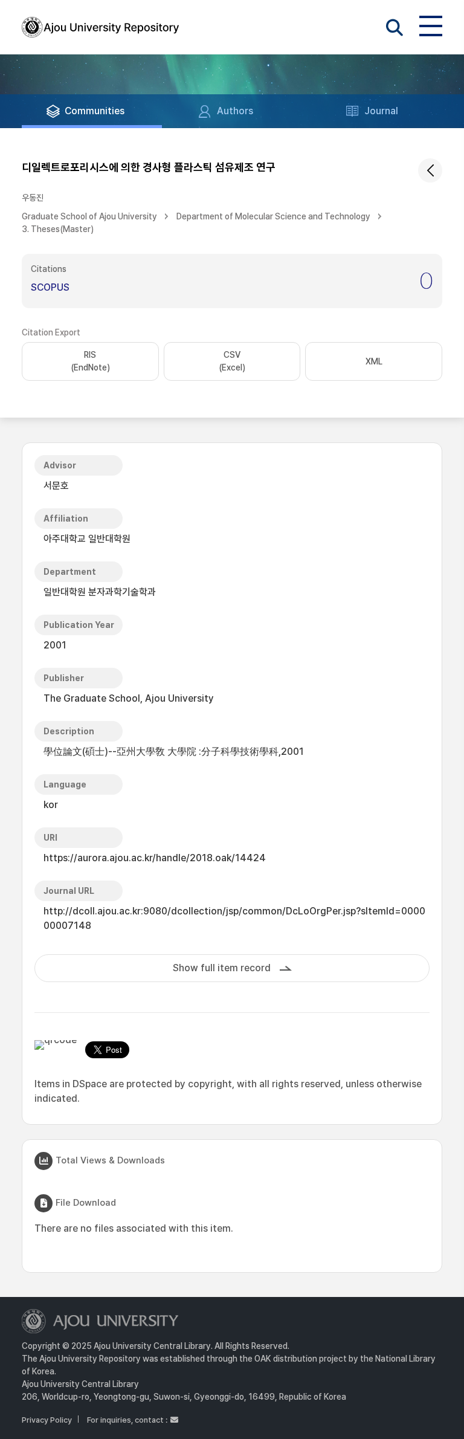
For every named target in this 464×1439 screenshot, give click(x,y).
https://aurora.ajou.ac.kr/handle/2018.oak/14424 (155, 858)
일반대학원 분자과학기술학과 (100, 592)
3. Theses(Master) (58, 229)
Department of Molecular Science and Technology (273, 216)
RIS (90, 361)
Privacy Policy (47, 1419)
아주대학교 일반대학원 (87, 539)
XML (374, 361)
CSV (232, 361)
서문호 (56, 485)
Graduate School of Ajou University (89, 216)
